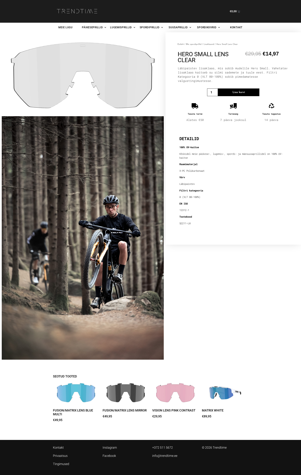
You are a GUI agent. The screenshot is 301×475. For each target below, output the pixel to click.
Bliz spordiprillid (193, 44)
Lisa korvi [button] (62, 429)
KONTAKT (236, 27)
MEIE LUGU (65, 27)
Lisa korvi (239, 92)
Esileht (180, 44)
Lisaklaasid (209, 44)
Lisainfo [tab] (188, 127)
